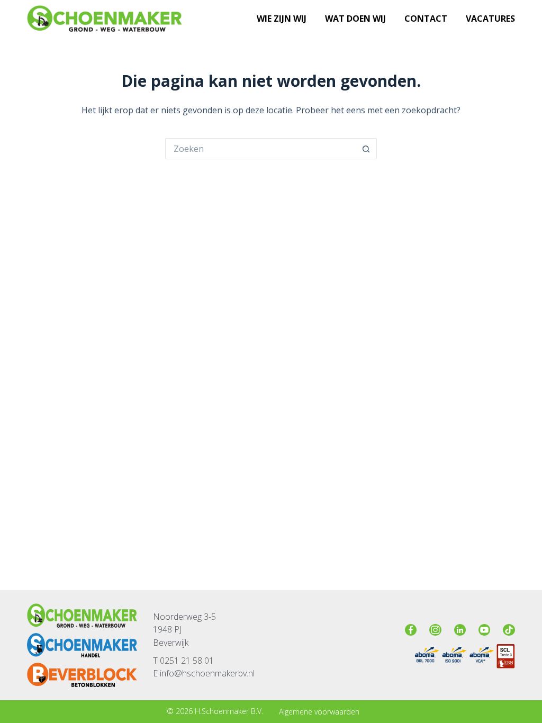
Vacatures (490, 18)
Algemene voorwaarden (319, 712)
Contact (425, 18)
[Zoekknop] (366, 148)
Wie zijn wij (281, 18)
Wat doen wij (355, 18)
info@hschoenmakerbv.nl (206, 673)
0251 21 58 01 (187, 660)
